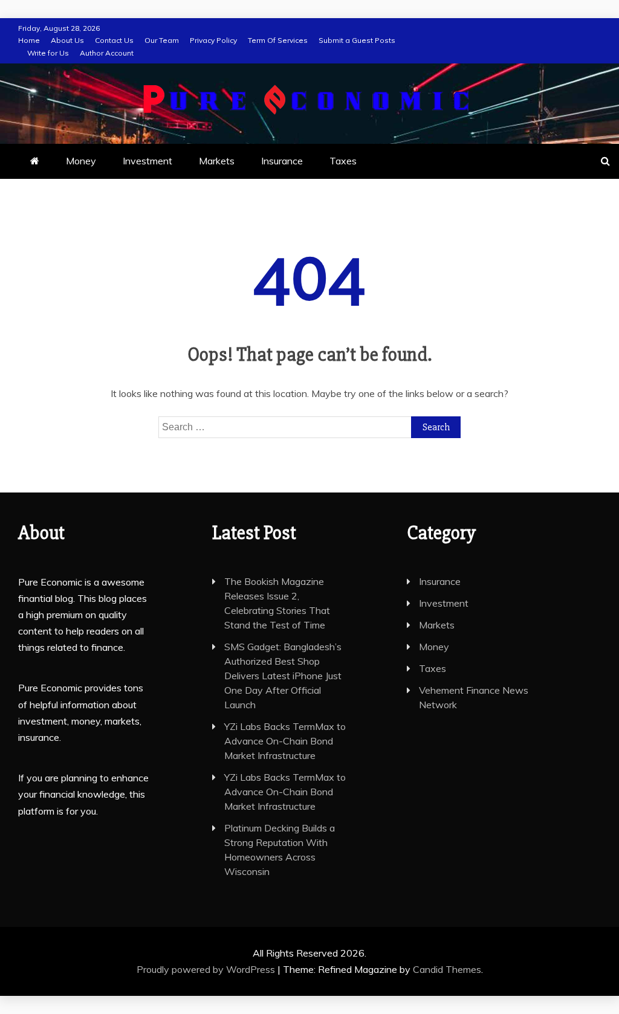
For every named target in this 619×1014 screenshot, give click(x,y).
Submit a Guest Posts (357, 40)
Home (29, 40)
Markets (217, 161)
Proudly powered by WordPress (207, 969)
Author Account (107, 52)
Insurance (282, 161)
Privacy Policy (213, 40)
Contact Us (114, 40)
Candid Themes (447, 969)
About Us (67, 40)
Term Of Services (278, 40)
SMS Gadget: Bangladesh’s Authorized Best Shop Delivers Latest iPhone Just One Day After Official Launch (283, 676)
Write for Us (48, 52)
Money (81, 161)
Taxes (343, 161)
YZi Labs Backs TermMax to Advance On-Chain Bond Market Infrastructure (285, 740)
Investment (147, 161)
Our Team (161, 40)
